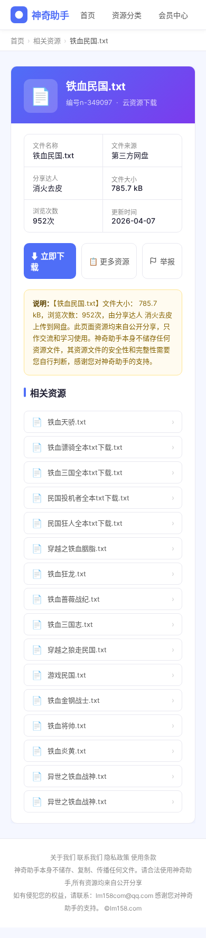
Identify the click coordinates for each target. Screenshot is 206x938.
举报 (167, 261)
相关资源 (47, 40)
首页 (87, 15)
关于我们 (63, 858)
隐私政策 (116, 858)
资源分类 (127, 15)
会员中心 (173, 15)
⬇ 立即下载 (47, 261)
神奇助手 (50, 15)
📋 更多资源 (109, 261)
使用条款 (143, 858)
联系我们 (89, 858)
